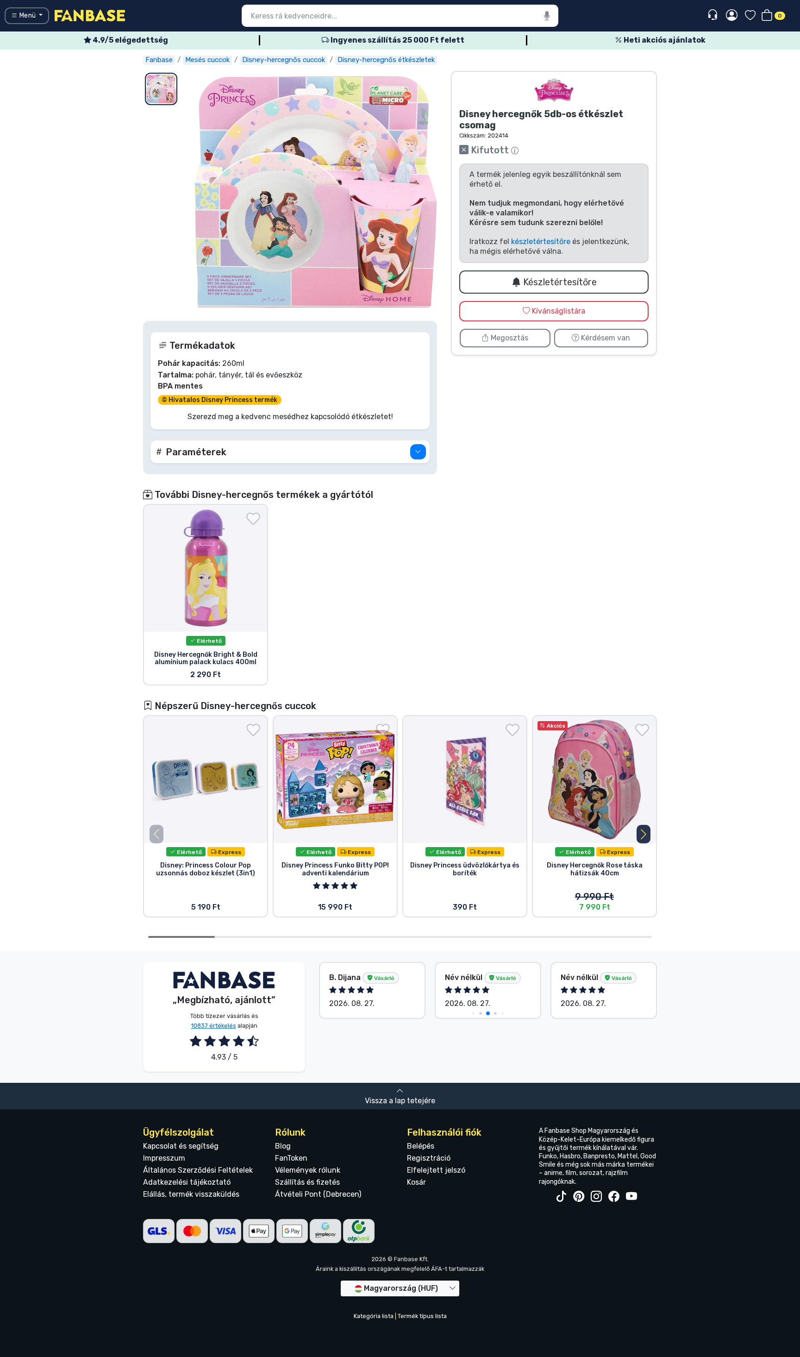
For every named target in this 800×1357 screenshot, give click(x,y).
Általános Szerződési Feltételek (198, 1170)
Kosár (416, 1182)
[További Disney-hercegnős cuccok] (554, 90)
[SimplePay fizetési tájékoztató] (325, 1230)
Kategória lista (374, 1316)
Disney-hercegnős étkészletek (386, 60)
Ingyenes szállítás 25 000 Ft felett (396, 40)
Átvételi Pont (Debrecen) (318, 1194)
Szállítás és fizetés (307, 1182)
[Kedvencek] (750, 16)
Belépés (420, 1146)
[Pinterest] (578, 1196)
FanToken (291, 1158)
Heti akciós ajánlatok (664, 40)
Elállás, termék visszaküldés (191, 1194)
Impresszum (164, 1158)
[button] (290, 451)
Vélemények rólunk (307, 1170)
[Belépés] (731, 15)
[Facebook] (613, 1196)
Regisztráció (428, 1158)
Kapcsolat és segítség (181, 1146)
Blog (283, 1146)
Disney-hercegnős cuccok (283, 60)
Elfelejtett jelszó (436, 1170)
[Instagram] (596, 1196)
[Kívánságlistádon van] (253, 519)
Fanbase (159, 60)
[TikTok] (561, 1196)
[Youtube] (631, 1196)
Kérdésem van (604, 337)
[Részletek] (418, 451)
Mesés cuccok (207, 60)
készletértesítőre (540, 241)
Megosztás (508, 337)
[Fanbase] (90, 15)
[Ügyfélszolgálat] (713, 15)
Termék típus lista (422, 1316)
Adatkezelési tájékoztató (187, 1182)
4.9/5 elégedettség (129, 40)
